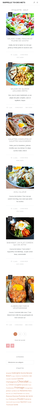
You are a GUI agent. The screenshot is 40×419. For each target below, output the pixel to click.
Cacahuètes (24, 376)
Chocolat (23, 381)
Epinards (24, 385)
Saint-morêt (9, 402)
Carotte (20, 378)
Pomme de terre (26, 396)
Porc (7, 399)
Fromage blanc (29, 388)
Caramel (14, 379)
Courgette (17, 385)
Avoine (23, 373)
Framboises (10, 388)
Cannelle (8, 379)
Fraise (29, 385)
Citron (11, 385)
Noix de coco (9, 393)
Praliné (26, 399)
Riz (30, 399)
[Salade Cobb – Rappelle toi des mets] (20, 24)
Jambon (8, 391)
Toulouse (9, 404)
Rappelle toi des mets (14, 2)
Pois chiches (26, 393)
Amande (8, 373)
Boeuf (8, 376)
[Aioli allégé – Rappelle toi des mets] (20, 178)
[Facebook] (8, 346)
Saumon (23, 402)
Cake (30, 376)
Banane (29, 373)
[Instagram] (12, 346)
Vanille (15, 405)
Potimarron (13, 399)
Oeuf (15, 393)
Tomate (29, 402)
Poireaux (20, 393)
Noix (30, 391)
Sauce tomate (16, 402)
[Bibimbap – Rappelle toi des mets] (20, 228)
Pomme (15, 396)
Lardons (14, 391)
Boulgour (13, 376)
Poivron (9, 396)
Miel (18, 391)
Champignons (11, 382)
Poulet (20, 398)
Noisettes (24, 390)
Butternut (18, 376)
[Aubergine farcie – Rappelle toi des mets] (20, 289)
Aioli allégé (20, 192)
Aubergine (16, 373)
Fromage (19, 387)
